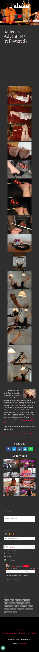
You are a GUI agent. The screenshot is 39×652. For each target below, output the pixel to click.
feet (15, 612)
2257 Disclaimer (31, 634)
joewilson (16, 572)
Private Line (19, 630)
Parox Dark (23, 643)
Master (27, 603)
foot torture (20, 609)
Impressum (22, 634)
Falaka (19, 6)
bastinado (24, 606)
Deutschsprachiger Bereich (10, 634)
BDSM (12, 603)
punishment (8, 612)
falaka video (29, 609)
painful (16, 606)
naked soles (20, 603)
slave (31, 606)
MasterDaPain (8, 606)
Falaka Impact (26, 600)
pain (12, 600)
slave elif (13, 609)
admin (13, 566)
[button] (19, 16)
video (6, 600)
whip (6, 603)
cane (6, 609)
